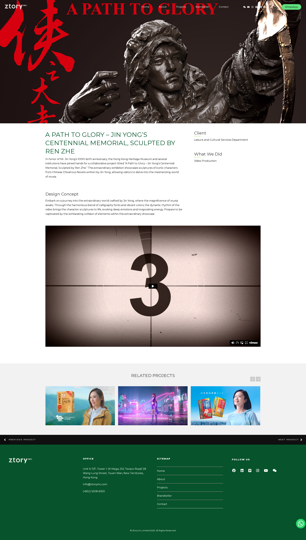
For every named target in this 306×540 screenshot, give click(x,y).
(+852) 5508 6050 (94, 491)
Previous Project (22, 440)
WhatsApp (291, 6)
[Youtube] (267, 471)
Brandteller (202, 6)
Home (145, 6)
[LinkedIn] (242, 471)
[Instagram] (258, 471)
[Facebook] (235, 471)
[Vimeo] (250, 471)
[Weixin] (276, 471)
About (163, 6)
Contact (224, 6)
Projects (181, 6)
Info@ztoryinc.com (95, 484)
